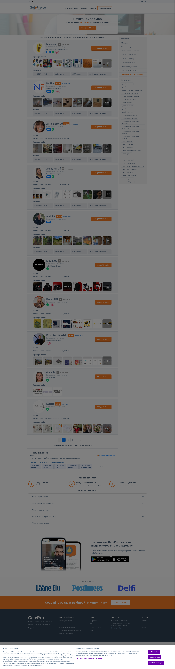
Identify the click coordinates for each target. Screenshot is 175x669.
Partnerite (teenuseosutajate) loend (89, 658)
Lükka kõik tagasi (154, 657)
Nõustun (154, 652)
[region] (87, 657)
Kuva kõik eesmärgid (155, 663)
